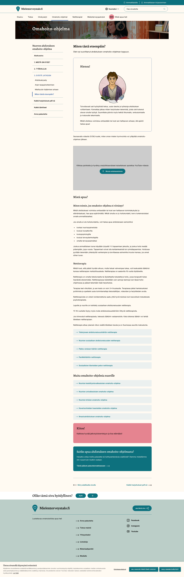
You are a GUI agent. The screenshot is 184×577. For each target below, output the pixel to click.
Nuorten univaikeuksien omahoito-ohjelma (96, 392)
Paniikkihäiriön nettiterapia (90, 357)
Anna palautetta (40, 114)
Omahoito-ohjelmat (59, 17)
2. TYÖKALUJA (40, 69)
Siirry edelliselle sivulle (87, 485)
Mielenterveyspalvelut (96, 17)
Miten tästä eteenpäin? (44, 94)
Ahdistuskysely (41, 80)
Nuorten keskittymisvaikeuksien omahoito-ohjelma (99, 383)
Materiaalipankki (86, 549)
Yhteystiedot (85, 535)
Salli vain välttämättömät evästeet (143, 569)
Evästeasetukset (120, 569)
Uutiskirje (84, 542)
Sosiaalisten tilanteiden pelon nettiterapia (96, 365)
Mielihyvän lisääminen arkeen (47, 89)
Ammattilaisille (132, 2)
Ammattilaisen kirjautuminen (155, 2)
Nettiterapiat (77, 17)
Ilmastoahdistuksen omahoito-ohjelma (94, 416)
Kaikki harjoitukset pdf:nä (44, 101)
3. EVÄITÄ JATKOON (42, 75)
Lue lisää (16, 573)
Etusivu (20, 17)
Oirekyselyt (42, 17)
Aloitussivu (38, 56)
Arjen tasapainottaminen (44, 85)
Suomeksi (111, 10)
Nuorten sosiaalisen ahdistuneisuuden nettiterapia (99, 340)
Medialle (83, 556)
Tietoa (30, 17)
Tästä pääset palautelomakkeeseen (91, 466)
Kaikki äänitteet (40, 107)
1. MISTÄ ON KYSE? (42, 62)
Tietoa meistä (85, 528)
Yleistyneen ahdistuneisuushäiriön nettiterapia (98, 332)
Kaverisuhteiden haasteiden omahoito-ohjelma (98, 408)
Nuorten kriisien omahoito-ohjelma (93, 400)
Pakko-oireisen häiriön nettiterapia (93, 349)
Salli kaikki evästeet (170, 569)
